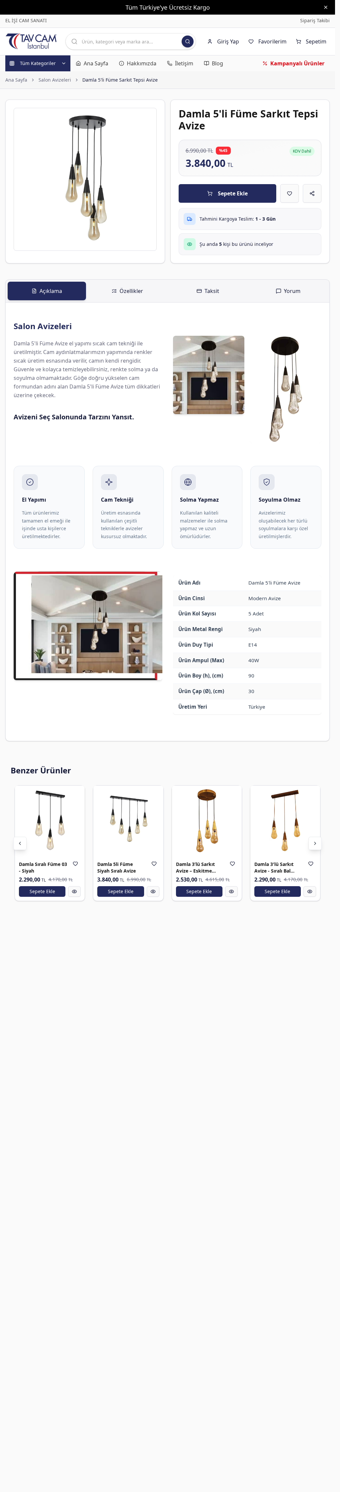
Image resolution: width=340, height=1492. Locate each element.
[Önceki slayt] (20, 843)
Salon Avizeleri (55, 80)
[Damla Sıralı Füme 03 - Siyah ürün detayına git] (50, 820)
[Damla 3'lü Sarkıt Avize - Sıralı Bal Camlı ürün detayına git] (285, 820)
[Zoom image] (148, 117)
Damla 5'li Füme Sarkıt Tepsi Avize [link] (120, 80)
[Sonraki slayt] (315, 843)
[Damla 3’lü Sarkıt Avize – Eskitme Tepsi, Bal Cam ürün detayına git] (207, 820)
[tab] (47, 291)
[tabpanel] (167, 522)
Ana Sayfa (16, 80)
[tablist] (167, 291)
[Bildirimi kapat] (326, 7)
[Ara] (188, 41)
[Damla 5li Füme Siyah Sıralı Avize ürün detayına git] (128, 820)
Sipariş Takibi (315, 20)
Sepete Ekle (233, 193)
